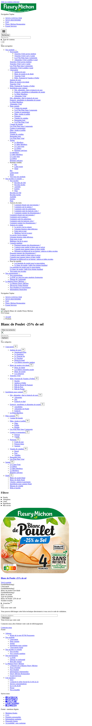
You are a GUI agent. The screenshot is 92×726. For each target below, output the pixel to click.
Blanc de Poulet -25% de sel (13, 578)
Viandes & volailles (21, 118)
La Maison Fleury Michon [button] (14, 281)
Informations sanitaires (13, 719)
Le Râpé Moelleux (21, 94)
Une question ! (10, 678)
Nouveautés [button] (14, 52)
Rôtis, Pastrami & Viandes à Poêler (26, 78)
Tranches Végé (19, 76)
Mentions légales (11, 713)
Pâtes (16, 423)
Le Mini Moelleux (20, 144)
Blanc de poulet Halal (17, 478)
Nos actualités (15, 690)
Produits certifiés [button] (16, 163)
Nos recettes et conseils (13, 649)
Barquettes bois (19, 120)
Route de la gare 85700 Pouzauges (22, 635)
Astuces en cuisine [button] (16, 225)
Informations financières (18, 289)
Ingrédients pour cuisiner (14, 392)
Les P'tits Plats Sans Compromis (25, 58)
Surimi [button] (12, 140)
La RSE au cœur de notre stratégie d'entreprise (26, 277)
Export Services (11, 26)
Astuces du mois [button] (16, 203)
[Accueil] (18, 12)
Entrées (17, 189)
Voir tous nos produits (17, 177)
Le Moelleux (18, 142)
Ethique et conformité (17, 660)
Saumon (17, 446)
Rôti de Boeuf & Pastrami (23, 385)
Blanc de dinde (19, 368)
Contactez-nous (6, 628)
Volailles (17, 455)
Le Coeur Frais (15, 464)
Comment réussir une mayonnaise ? (26, 205)
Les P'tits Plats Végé (21, 122)
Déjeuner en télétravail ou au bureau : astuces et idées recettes (36, 251)
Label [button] (5, 501)
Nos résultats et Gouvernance (20, 287)
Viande (16, 437)
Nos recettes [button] (14, 181)
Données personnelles (13, 717)
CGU (7, 715)
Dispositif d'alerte (11, 721)
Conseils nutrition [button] (16, 243)
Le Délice (17, 148)
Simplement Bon (20, 352)
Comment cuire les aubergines (25, 209)
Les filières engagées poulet (24, 370)
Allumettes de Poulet (21, 409)
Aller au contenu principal (10, 2)
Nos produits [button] (9, 50)
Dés (15, 399)
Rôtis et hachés (15, 488)
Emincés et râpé (20, 401)
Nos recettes (14, 651)
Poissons (17, 116)
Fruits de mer (19, 442)
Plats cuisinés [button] (14, 106)
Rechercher (5, 35)
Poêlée (16, 425)
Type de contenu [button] (9, 40)
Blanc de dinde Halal (17, 480)
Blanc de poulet (19, 372)
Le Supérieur (19, 354)
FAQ (7, 22)
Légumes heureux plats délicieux (26, 229)
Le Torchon (18, 358)
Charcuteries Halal (16, 647)
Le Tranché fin (19, 356)
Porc (16, 453)
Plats (16, 191)
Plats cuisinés (10, 416)
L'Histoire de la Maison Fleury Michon (23, 666)
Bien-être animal (16, 662)
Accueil (8, 317)
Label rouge (18, 167)
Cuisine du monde (20, 108)
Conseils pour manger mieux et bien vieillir (29, 249)
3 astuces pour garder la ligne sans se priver (29, 247)
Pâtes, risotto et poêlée (22, 114)
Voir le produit (6, 582)
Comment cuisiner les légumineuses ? (27, 213)
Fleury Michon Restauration (15, 24)
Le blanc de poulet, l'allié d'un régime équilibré (30, 265)
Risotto (16, 427)
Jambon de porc (20, 72)
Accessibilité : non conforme (15, 723)
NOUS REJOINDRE (13, 20)
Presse (12, 688)
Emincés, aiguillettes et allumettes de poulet (29, 92)
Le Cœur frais (19, 146)
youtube (12, 701)
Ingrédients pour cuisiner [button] (18, 88)
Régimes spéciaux (20, 150)
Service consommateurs (18, 684)
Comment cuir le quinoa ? (23, 207)
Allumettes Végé (20, 96)
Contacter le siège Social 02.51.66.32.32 (24, 682)
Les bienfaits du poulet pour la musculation (29, 263)
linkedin (12, 705)
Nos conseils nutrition (17, 653)
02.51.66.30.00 (15, 686)
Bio (15, 165)
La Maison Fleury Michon (19, 283)
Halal (16, 169)
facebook (12, 697)
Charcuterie (9, 347)
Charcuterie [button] (14, 70)
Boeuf (16, 451)
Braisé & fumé (19, 360)
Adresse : (8, 633)
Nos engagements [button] (11, 273)
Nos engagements (16, 275)
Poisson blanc (19, 444)
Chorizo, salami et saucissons (20, 482)
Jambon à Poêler (20, 383)
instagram (13, 703)
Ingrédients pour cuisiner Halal (21, 484)
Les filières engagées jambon (24, 362)
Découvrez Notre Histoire (19, 285)
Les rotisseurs (19, 374)
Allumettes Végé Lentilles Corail (26, 60)
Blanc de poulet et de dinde (24, 74)
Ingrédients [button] (7, 503)
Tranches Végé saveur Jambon (25, 54)
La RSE (13, 658)
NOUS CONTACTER (13, 18)
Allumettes (18, 397)
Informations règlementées (19, 672)
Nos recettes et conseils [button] (13, 179)
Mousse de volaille (16, 486)
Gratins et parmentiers (22, 112)
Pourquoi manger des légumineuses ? (27, 245)
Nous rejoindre (15, 668)
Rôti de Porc (18, 387)
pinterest (12, 699)
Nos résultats (14, 670)
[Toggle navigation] (4, 31)
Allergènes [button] (6, 499)
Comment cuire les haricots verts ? (26, 211)
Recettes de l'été (20, 183)
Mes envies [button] (7, 505)
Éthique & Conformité (18, 279)
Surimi (7, 462)
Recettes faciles (19, 185)
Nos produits (9, 637)
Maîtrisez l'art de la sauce (23, 233)
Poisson (17, 435)
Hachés (17, 381)
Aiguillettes (18, 407)
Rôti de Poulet (19, 389)
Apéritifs (17, 187)
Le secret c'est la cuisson (23, 227)
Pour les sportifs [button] (15, 261)
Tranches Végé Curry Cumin (24, 56)
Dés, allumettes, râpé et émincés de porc (28, 90)
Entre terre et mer (20, 231)
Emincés (17, 411)
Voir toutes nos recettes (18, 271)
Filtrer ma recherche (8, 330)
